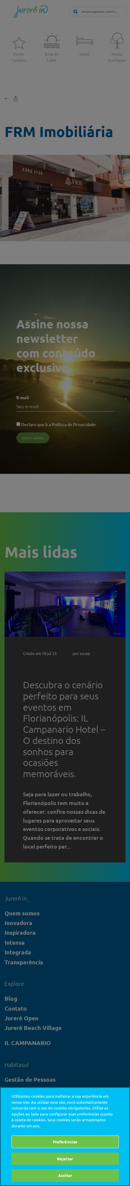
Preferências (65, 1141)
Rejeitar (65, 1158)
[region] (65, 1136)
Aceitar (65, 1175)
